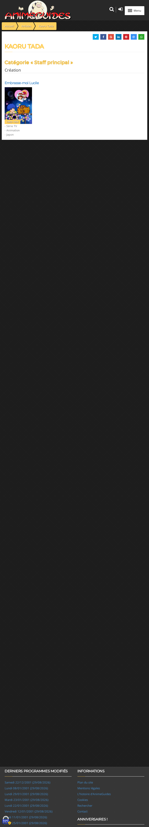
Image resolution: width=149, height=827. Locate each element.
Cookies (82, 800)
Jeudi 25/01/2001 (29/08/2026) (26, 823)
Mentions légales (88, 788)
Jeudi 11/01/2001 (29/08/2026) (26, 817)
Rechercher (84, 805)
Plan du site (85, 782)
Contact (82, 811)
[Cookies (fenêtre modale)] (7, 820)
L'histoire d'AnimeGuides (94, 794)
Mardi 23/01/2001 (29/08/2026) (26, 800)
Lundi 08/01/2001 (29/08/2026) (26, 788)
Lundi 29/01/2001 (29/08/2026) (26, 794)
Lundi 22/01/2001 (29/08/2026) (26, 805)
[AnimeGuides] (38, 10)
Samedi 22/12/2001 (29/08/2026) (27, 782)
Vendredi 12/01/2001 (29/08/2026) (28, 811)
